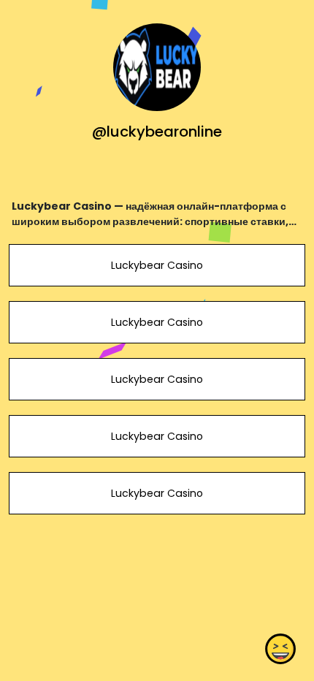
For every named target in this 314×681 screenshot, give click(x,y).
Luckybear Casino (157, 265)
